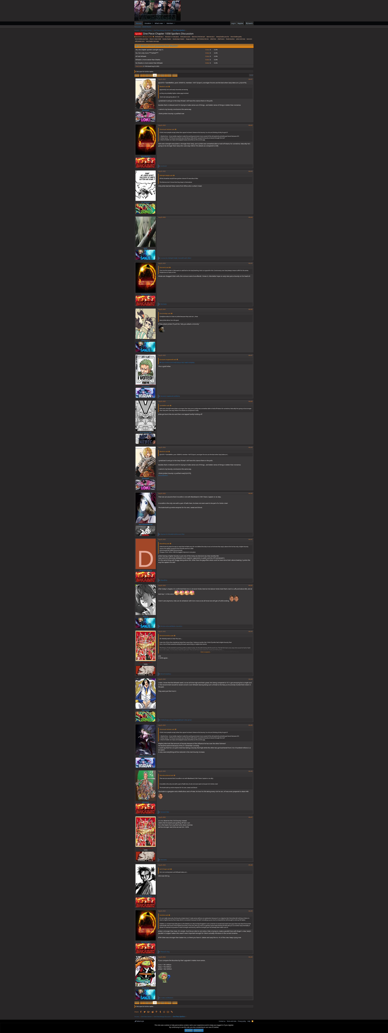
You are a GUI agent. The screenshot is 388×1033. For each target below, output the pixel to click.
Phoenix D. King (146, 896)
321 (151, 75)
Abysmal (145, 802)
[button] (152, 23)
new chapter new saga (152, 41)
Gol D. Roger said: (165, 869)
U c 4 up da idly (145, 432)
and (170, 396)
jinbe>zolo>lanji (240, 39)
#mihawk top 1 (159, 37)
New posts (137, 27)
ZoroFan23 (146, 386)
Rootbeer (145, 988)
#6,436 (251, 771)
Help (248, 1021)
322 (155, 75)
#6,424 (251, 217)
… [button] (143, 75)
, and (172, 534)
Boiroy (145, 616)
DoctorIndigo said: (165, 313)
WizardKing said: (164, 543)
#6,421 (251, 79)
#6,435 (251, 725)
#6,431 (251, 539)
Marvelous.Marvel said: (166, 775)
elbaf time (213, 39)
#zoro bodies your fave (141, 39)
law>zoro (249, 39)
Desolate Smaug (145, 570)
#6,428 (251, 401)
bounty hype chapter (178, 39)
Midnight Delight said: (166, 175)
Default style (140, 1021)
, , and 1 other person (176, 720)
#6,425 (251, 263)
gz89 (145, 248)
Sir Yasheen (145, 202)
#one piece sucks (185, 37)
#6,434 (251, 679)
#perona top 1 (211, 37)
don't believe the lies (203, 39)
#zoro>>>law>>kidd (155, 39)
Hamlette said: (164, 915)
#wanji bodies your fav (222, 37)
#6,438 (251, 865)
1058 (169, 75)
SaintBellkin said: (165, 405)
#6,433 (251, 631)
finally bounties (230, 39)
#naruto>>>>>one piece (172, 37)
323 (159, 75)
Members (170, 23)
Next (174, 75)
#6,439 (251, 911)
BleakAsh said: (164, 86)
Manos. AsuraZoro (145, 756)
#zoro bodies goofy (236, 37)
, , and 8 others (176, 258)
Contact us (222, 1021)
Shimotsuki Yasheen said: (167, 129)
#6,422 (251, 125)
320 (147, 75)
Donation (148, 23)
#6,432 (251, 585)
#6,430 (251, 493)
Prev (137, 75)
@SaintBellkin (163, 475)
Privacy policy (242, 1021)
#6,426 (251, 309)
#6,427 (251, 355)
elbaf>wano (221, 39)
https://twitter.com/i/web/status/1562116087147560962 (177, 362)
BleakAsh (145, 110)
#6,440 (251, 957)
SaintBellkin (145, 156)
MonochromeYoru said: (167, 635)
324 (162, 75)
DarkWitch (139, 37)
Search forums (146, 27)
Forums (139, 23)
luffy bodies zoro (139, 41)
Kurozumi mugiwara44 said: (168, 359)
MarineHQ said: (164, 267)
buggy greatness (190, 39)
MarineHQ (145, 710)
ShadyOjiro (145, 340)
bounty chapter (167, 39)
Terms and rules (231, 1021)
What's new (159, 23)
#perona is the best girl (198, 37)
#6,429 (251, 447)
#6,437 (251, 817)
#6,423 (251, 171)
